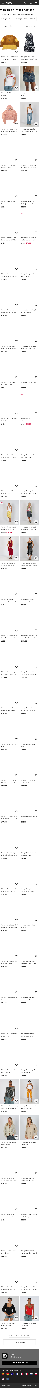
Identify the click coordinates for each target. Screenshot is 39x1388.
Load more (19, 1342)
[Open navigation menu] (3, 2)
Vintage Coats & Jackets (25, 19)
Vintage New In (7, 19)
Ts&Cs (35, 1385)
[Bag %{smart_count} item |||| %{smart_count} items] (36, 2)
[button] (3, 1374)
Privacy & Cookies (27, 1385)
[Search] (25, 2)
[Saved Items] (31, 2)
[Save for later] (16, 51)
